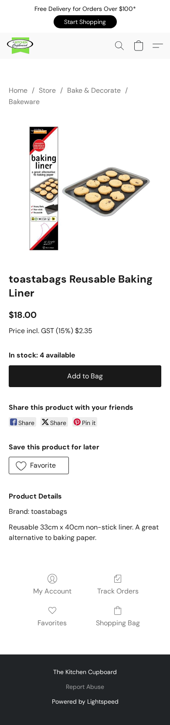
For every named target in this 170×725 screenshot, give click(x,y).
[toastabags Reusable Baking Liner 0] (85, 188)
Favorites (52, 622)
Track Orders (118, 591)
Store (47, 90)
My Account (52, 591)
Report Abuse (85, 687)
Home (18, 90)
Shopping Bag (118, 622)
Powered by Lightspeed (85, 701)
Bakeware (24, 101)
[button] (85, 21)
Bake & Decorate (94, 90)
